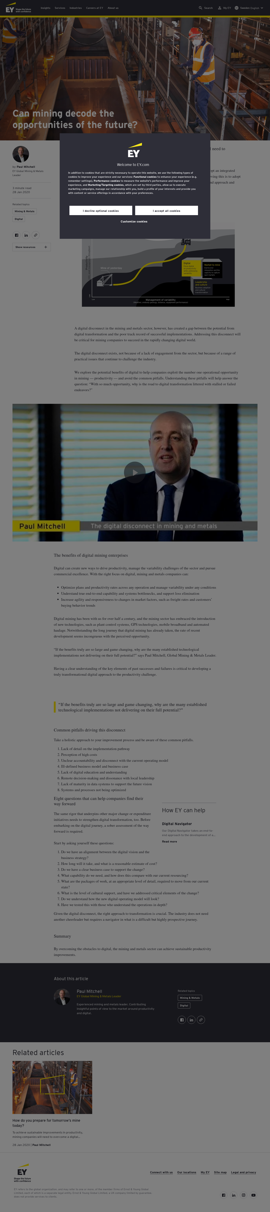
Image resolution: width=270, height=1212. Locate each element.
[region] (135, 186)
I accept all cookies (166, 211)
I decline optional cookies (101, 211)
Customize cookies (134, 221)
